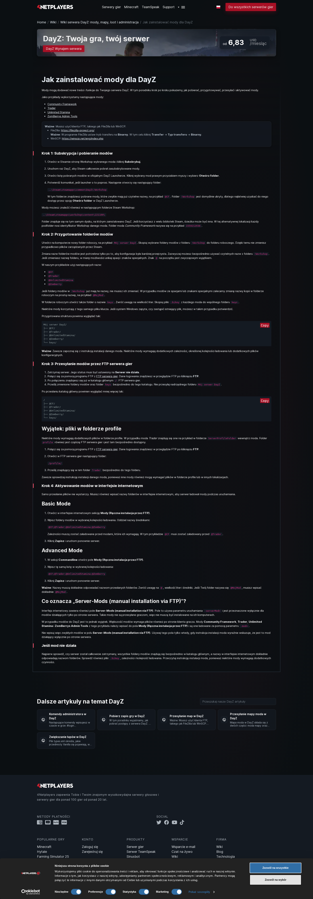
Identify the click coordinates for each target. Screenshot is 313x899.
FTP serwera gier (107, 376)
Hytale (42, 852)
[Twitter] (160, 822)
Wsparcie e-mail (183, 847)
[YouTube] (176, 822)
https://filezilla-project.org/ (77, 130)
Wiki (53, 22)
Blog (219, 852)
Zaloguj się (90, 847)
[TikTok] (183, 822)
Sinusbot (133, 856)
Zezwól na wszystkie (275, 867)
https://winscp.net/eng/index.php (82, 138)
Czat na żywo (182, 852)
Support (169, 7)
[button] (181, 7)
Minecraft (131, 7)
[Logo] (55, 6)
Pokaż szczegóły (199, 891)
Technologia (225, 856)
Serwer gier (135, 847)
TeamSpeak (150, 7)
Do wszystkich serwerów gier (250, 7)
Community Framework (62, 104)
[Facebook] (168, 822)
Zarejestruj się (92, 852)
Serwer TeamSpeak (141, 852)
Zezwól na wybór (275, 879)
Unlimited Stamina (58, 112)
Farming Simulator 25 (53, 856)
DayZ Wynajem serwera (64, 49)
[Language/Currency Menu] (218, 7)
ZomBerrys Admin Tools (62, 116)
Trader (51, 108)
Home (41, 22)
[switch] (111, 892)
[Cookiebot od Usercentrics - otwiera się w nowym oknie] (31, 892)
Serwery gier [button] (111, 7)
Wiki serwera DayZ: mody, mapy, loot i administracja (99, 22)
